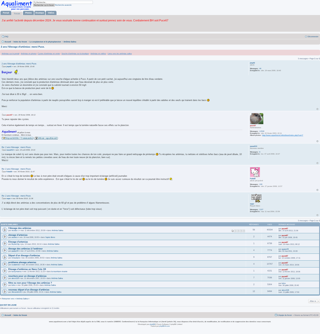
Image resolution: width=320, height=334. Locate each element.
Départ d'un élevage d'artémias (24, 255)
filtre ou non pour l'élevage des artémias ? (30, 283)
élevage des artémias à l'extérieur (25, 248)
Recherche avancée (63, 5)
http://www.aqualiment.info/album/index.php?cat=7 (282, 135)
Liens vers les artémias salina (120, 54)
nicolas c (15, 230)
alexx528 (15, 278)
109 (260, 184)
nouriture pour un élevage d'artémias (27, 276)
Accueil (7, 315)
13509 (261, 131)
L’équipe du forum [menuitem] (285, 315)
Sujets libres (50, 237)
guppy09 (15, 251)
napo (252, 204)
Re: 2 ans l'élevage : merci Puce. (16, 147)
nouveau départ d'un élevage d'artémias (28, 289)
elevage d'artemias (18, 235)
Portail (6, 13)
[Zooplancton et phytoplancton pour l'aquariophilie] (17, 10)
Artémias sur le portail (10, 54)
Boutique (40, 13)
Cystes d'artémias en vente (49, 54)
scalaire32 (16, 265)
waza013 (253, 146)
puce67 (253, 125)
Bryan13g (15, 244)
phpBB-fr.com (164, 326)
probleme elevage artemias (22, 262)
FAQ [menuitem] (6, 37)
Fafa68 (253, 179)
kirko (14, 285)
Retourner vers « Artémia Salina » (15, 299)
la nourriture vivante (59, 271)
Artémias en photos (28, 54)
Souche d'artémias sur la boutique (75, 54)
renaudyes (16, 258)
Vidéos (51, 13)
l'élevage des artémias (19, 228)
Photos (28, 13)
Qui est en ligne (8, 305)
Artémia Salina (57, 230)
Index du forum (20, 315)
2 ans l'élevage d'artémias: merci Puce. (23, 46)
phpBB (152, 324)
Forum (17, 14)
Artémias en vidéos (98, 54)
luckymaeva (16, 271)
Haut (317, 109)
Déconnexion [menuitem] (313, 37)
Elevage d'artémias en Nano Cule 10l (27, 269)
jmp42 (252, 63)
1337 (261, 209)
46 (260, 68)
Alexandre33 (17, 292)
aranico (15, 237)
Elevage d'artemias (18, 242)
